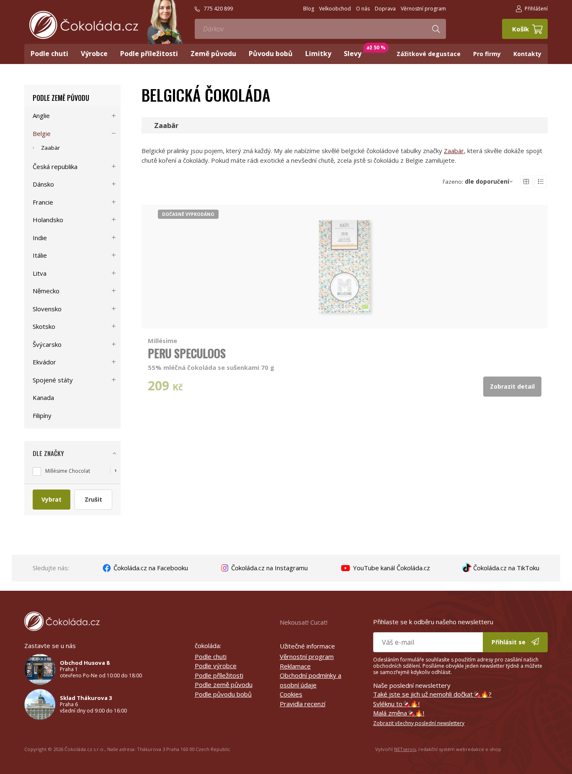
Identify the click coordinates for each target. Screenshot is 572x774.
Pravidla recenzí (302, 704)
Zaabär (454, 150)
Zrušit (93, 499)
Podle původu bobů (223, 694)
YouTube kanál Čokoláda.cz (390, 568)
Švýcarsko (47, 344)
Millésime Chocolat (67, 470)
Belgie (42, 133)
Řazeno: (476, 181)
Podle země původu (61, 98)
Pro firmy (487, 54)
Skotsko (44, 326)
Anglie (41, 115)
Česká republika (55, 166)
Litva (39, 273)
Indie (40, 237)
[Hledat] (436, 29)
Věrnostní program (307, 656)
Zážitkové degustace (429, 54)
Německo (46, 291)
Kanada (43, 397)
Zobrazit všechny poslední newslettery (418, 723)
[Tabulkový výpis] (526, 181)
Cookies (291, 694)
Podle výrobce (216, 665)
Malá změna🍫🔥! (398, 713)
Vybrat (51, 499)
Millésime (162, 340)
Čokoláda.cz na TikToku (505, 568)
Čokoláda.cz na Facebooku (150, 568)
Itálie (40, 255)
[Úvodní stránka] (83, 25)
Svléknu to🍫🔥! (396, 704)
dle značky (48, 453)
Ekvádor (44, 362)
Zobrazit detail (512, 386)
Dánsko (43, 184)
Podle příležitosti (219, 675)
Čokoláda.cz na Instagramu (268, 568)
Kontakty (527, 54)
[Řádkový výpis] (540, 181)
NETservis (405, 749)
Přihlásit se (509, 642)
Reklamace (295, 666)
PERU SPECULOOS (187, 353)
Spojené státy (53, 380)
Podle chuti (211, 656)
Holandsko (48, 219)
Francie (43, 202)
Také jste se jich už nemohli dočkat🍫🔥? (432, 694)
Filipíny (42, 415)
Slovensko (47, 309)
